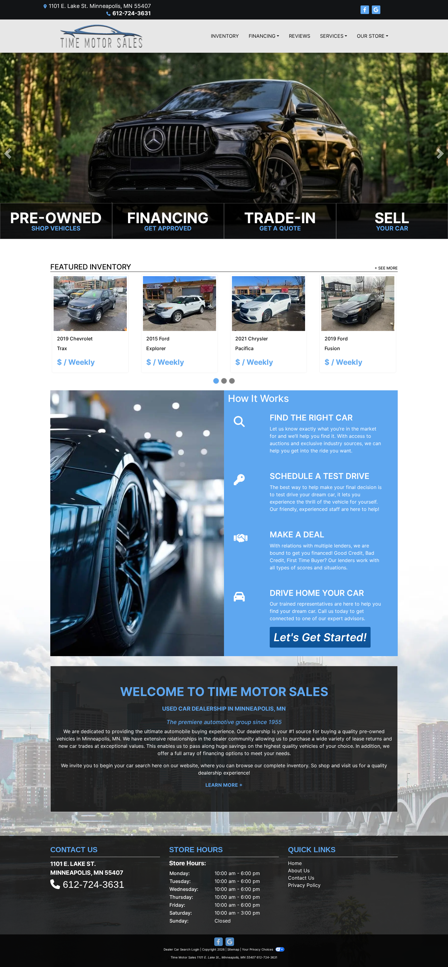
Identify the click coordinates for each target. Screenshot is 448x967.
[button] (8, 153)
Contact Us (301, 856)
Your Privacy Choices (258, 928)
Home (295, 842)
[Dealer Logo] (100, 36)
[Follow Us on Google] (376, 10)
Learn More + (224, 764)
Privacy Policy (304, 864)
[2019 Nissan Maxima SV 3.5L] (179, 293)
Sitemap (233, 928)
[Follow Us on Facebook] (365, 10)
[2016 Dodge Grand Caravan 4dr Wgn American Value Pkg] (268, 293)
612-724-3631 (131, 13)
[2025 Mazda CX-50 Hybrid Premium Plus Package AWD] (90, 293)
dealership (258, 710)
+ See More (386, 268)
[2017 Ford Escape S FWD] (358, 293)
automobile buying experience (199, 710)
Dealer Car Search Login (181, 928)
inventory (297, 744)
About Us (299, 849)
